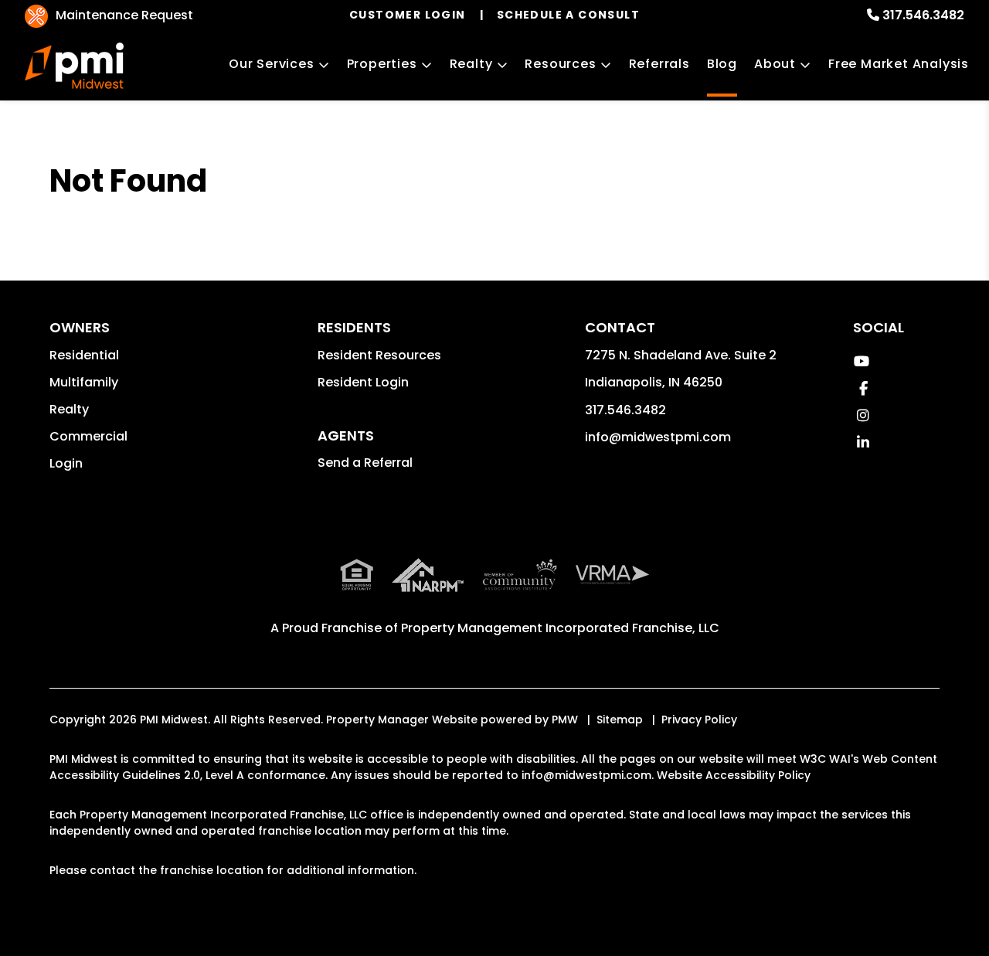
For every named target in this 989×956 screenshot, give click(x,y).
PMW (565, 719)
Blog (722, 64)
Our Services (271, 64)
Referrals (659, 64)
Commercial (88, 436)
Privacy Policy (699, 719)
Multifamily (83, 382)
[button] (861, 361)
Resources (560, 64)
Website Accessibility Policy (734, 775)
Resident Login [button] (363, 382)
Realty (471, 64)
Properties (382, 64)
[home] (74, 66)
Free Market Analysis (898, 64)
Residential (84, 355)
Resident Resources (379, 355)
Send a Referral (365, 462)
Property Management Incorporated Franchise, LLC (560, 628)
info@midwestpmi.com (658, 437)
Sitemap (619, 719)
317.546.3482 (923, 15)
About (775, 64)
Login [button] (66, 463)
